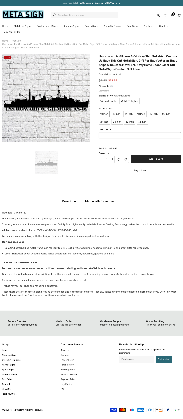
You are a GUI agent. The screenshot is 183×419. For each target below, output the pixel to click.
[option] (46, 98)
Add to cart (156, 159)
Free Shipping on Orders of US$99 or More (98, 3)
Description (69, 201)
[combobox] (87, 15)
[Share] (119, 159)
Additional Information (99, 201)
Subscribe (163, 359)
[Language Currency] (179, 15)
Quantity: (104, 153)
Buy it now (140, 170)
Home (5, 40)
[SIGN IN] (158, 15)
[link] (68, 323)
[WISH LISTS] (165, 15)
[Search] (84, 15)
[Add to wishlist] (125, 159)
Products (16, 40)
